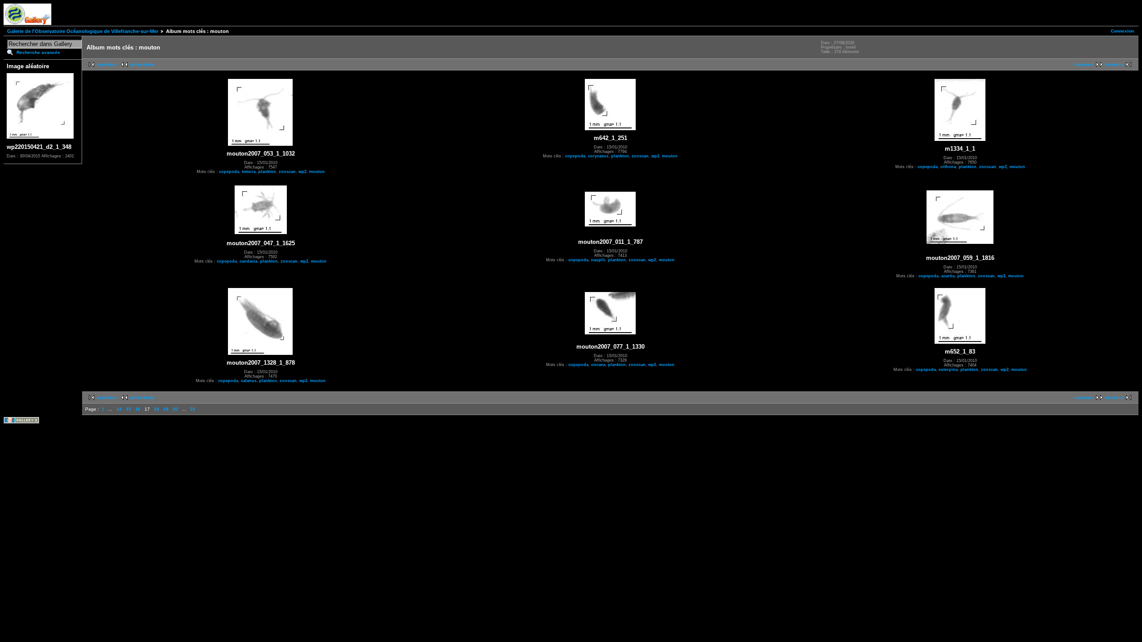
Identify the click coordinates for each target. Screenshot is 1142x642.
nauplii (598, 260)
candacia (248, 261)
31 (192, 409)
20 (175, 409)
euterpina (948, 369)
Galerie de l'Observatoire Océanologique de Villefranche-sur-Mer (82, 31)
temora (249, 171)
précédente (142, 64)
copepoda (229, 171)
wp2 (302, 171)
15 (128, 409)
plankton (267, 171)
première (107, 64)
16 (138, 409)
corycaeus (598, 156)
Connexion (1122, 31)
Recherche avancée (38, 52)
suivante (1083, 64)
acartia (948, 276)
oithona (948, 167)
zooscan (287, 171)
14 (119, 409)
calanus (249, 381)
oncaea (598, 364)
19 (166, 409)
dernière (1114, 64)
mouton (317, 171)
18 (156, 409)
